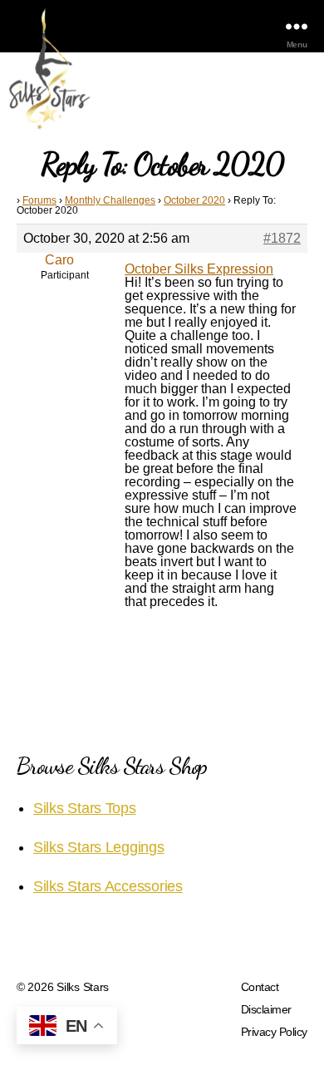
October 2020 (194, 200)
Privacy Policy (274, 1031)
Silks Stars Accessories (108, 886)
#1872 (282, 238)
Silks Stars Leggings (98, 847)
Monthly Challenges (110, 200)
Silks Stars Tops (84, 808)
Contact (260, 987)
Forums (39, 200)
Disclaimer (266, 1009)
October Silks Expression (199, 269)
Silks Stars (82, 987)
